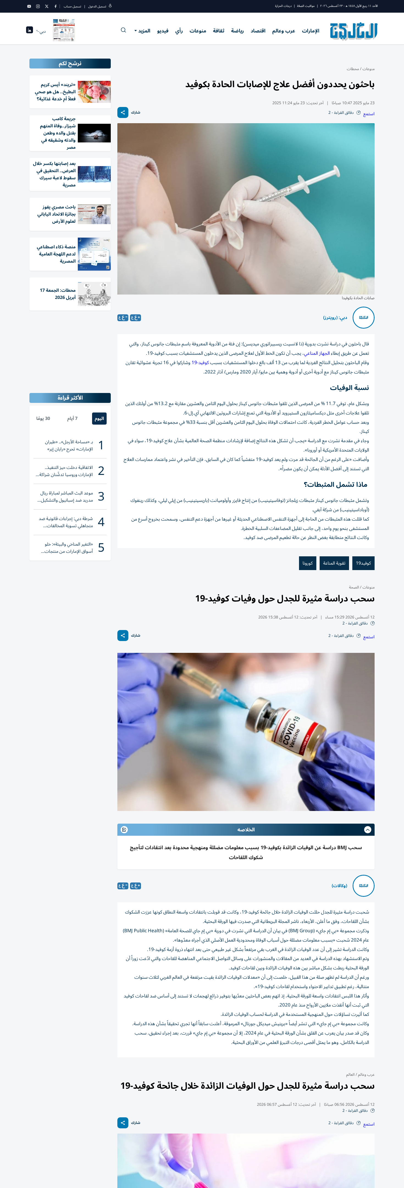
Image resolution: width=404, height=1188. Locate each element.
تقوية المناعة (334, 563)
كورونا (308, 563)
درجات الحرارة (283, 6)
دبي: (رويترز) (335, 317)
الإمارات (310, 31)
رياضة (237, 31)
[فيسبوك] (55, 6)
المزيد (144, 31)
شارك (135, 112)
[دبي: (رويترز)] (364, 318)
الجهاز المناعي (317, 353)
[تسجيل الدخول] (110, 6)
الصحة (354, 587)
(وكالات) (339, 885)
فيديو (162, 31)
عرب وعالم (283, 31)
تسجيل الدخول (97, 6)
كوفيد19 (363, 563)
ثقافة (218, 31)
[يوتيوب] (29, 6)
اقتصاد (258, 31)
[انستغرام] (38, 6)
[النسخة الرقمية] (64, 31)
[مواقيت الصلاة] (29, 31)
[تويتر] (47, 6)
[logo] (354, 31)
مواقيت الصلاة (306, 6)
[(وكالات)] (364, 886)
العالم (350, 1075)
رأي (179, 31)
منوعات (198, 31)
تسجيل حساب (72, 6)
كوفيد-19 (200, 363)
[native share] (122, 112)
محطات (353, 69)
